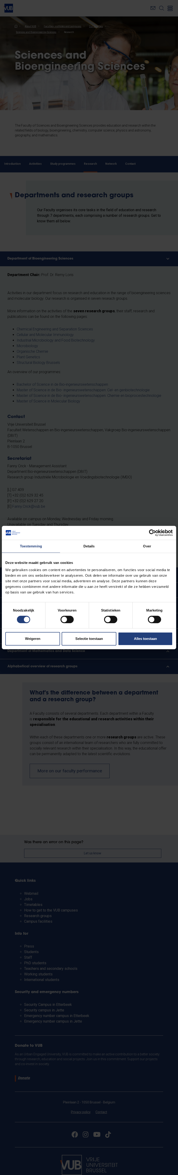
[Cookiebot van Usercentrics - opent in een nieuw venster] (152, 532)
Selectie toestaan (89, 639)
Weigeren (32, 639)
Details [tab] (89, 546)
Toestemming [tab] (31, 546)
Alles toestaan (145, 639)
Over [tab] (147, 546)
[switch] (67, 619)
